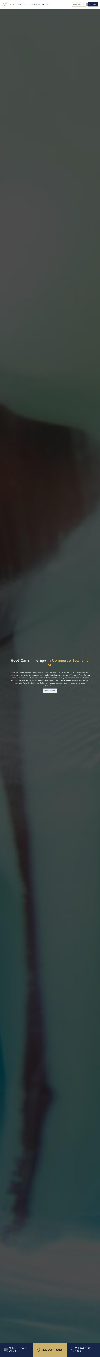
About (12, 4)
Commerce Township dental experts (69, 680)
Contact (46, 4)
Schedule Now (50, 690)
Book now (92, 4)
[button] (21, 4)
